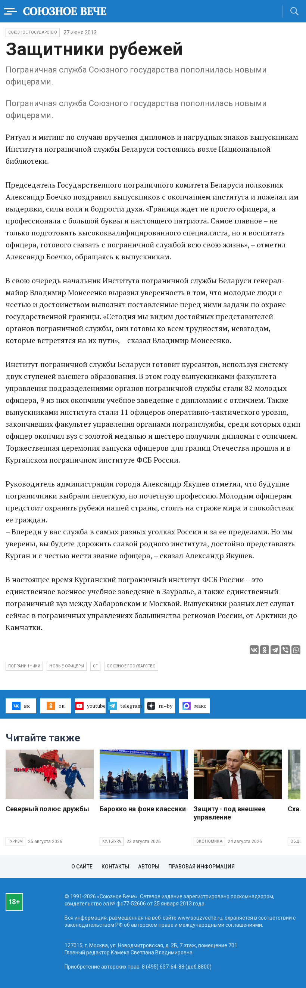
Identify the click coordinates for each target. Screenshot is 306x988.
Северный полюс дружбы (47, 809)
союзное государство (131, 666)
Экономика (209, 841)
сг (95, 666)
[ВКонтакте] (254, 649)
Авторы (148, 867)
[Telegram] (275, 649)
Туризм (15, 841)
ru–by (165, 705)
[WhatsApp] (295, 649)
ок (62, 705)
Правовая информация (201, 867)
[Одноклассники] (264, 649)
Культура (111, 841)
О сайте (82, 867)
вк (27, 705)
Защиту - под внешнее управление (229, 813)
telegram (130, 705)
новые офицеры (66, 666)
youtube (96, 705)
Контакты (115, 867)
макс (200, 705)
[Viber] (285, 649)
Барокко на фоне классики (143, 809)
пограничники (24, 666)
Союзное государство (32, 32)
